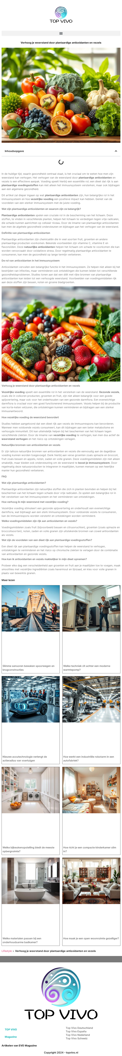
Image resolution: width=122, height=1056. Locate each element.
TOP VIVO (11, 1029)
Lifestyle (7, 951)
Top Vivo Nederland (78, 1034)
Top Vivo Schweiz (77, 1038)
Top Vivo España (76, 1031)
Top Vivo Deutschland (79, 1027)
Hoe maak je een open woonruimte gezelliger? (91, 938)
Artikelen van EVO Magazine (19, 1045)
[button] (61, 33)
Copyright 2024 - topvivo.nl (61, 1052)
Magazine (11, 1036)
